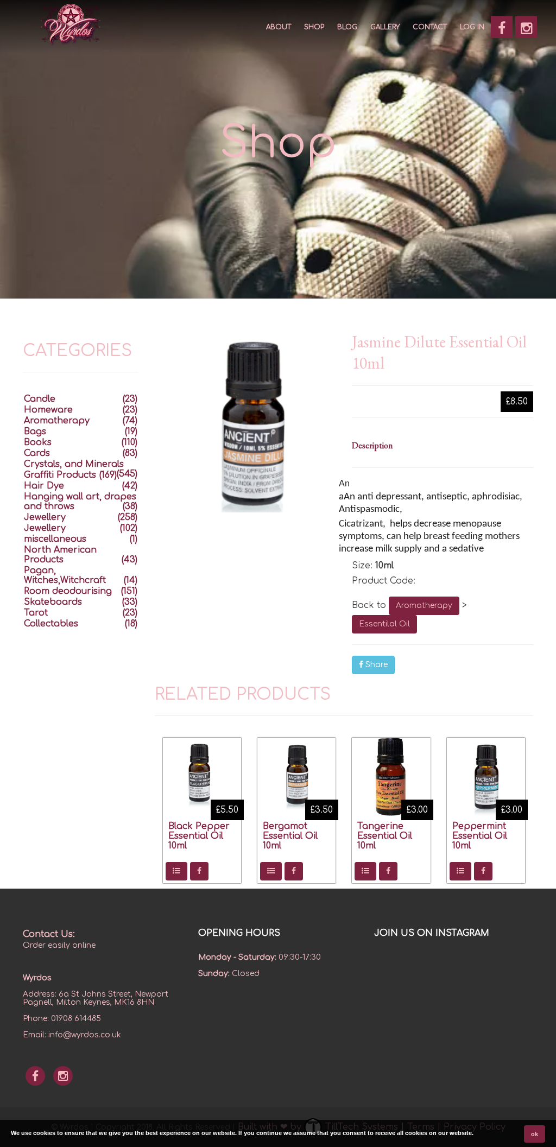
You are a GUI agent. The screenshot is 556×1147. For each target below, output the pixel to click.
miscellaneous (55, 539)
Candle (39, 399)
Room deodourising (68, 591)
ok (534, 1134)
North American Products (60, 555)
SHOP (314, 27)
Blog (347, 27)
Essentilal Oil (384, 624)
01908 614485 (76, 1019)
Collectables (51, 624)
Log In (472, 27)
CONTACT (430, 27)
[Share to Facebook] (199, 871)
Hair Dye (44, 486)
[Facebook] (502, 27)
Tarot (36, 613)
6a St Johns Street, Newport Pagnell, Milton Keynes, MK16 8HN (95, 998)
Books (38, 442)
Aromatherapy (424, 605)
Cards (37, 453)
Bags (35, 431)
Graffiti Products (60, 475)
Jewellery (45, 517)
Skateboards (53, 602)
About (278, 27)
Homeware (48, 410)
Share (375, 665)
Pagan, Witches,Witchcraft (65, 575)
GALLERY (385, 27)
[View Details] (176, 871)
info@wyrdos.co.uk (84, 1035)
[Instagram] (526, 27)
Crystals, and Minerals (74, 464)
